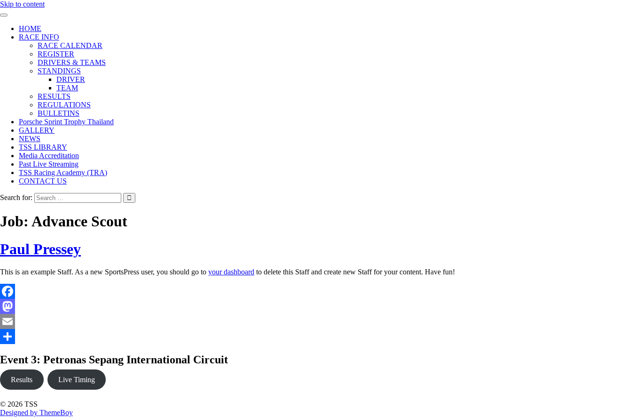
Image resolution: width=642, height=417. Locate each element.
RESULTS (54, 96)
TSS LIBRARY (43, 147)
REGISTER (56, 54)
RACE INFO (39, 37)
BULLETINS (58, 113)
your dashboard (231, 272)
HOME (30, 28)
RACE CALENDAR (70, 45)
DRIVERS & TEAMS (72, 62)
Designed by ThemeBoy (36, 413)
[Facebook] (235, 291)
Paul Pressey (40, 249)
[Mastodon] (235, 306)
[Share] (235, 336)
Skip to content (22, 4)
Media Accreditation (49, 156)
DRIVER (70, 79)
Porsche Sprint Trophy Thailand (66, 122)
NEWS (29, 139)
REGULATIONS (64, 105)
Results (21, 380)
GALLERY (37, 130)
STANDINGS (59, 71)
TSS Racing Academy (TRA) (63, 172)
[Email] (235, 321)
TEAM (67, 88)
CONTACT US (43, 181)
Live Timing (76, 380)
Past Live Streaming (48, 164)
